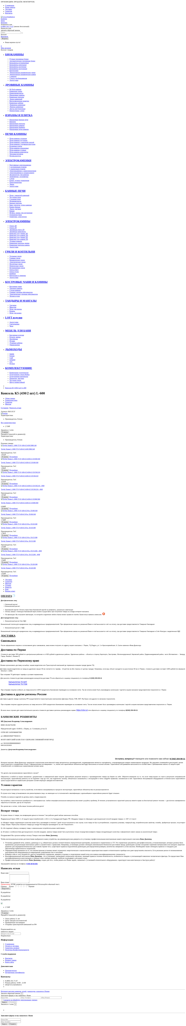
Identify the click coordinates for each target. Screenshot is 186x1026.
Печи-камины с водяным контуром (22, 144)
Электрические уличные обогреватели (23, 294)
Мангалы (12, 307)
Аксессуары (13, 80)
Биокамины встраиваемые (19, 63)
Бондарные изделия (16, 335)
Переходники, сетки (16, 111)
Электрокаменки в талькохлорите (21, 173)
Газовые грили (14, 258)
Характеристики (11, 400)
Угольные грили (15, 256)
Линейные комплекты (17, 232)
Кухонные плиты (15, 146)
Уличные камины (15, 288)
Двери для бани (15, 209)
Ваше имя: (5, 873)
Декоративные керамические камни (22, 74)
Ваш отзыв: (5, 882)
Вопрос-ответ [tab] (10, 591)
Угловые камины (15, 241)
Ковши (12, 211)
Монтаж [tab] (8, 583)
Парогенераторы (15, 182)
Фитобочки (13, 339)
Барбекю (12, 274)
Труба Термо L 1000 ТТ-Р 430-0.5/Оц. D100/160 (18, 514)
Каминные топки (15, 91)
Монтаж (8, 404)
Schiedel (12, 360)
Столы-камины (15, 290)
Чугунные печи (15, 197)
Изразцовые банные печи (18, 120)
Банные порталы (15, 203)
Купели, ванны (15, 337)
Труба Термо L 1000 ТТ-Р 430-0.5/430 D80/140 (18, 449)
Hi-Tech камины (15, 89)
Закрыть (4, 1002)
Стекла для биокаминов (18, 78)
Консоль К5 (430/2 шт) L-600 (15, 388)
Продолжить (6, 888)
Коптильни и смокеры (17, 275)
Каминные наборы (16, 103)
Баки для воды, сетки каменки (20, 205)
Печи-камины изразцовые (19, 148)
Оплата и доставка (12, 946)
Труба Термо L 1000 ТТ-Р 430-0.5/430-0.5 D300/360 (19, 503)
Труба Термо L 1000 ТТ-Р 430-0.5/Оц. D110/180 (18, 528)
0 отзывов (5, 408)
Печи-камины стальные (18, 138)
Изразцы (12, 122)
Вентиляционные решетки (19, 101)
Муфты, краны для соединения (20, 213)
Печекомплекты (15, 201)
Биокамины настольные (18, 69)
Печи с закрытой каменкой (19, 195)
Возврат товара (10, 960)
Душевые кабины (15, 343)
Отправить (12, 1002)
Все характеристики (8, 423)
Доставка (8, 9)
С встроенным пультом (17, 167)
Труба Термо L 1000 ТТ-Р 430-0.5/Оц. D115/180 (18, 541)
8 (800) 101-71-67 (7, 26)
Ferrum (11, 356)
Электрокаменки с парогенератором (22, 171)
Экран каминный (15, 99)
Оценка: (4, 886)
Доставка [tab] (8, 580)
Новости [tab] (8, 587)
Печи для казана (15, 313)
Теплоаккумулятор (16, 154)
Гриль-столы (14, 272)
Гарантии (8, 402)
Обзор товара (10, 398)
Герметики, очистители (18, 217)
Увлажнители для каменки (19, 175)
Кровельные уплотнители (19, 373)
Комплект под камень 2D (18, 239)
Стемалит (13, 76)
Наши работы (10, 7)
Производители (11, 970)
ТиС (11, 362)
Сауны (11, 178)
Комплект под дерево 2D (18, 237)
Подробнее (14, 457)
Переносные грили (16, 266)
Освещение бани (15, 215)
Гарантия (8, 11)
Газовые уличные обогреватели (21, 292)
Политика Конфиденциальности (17, 950)
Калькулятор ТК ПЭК (18, 684)
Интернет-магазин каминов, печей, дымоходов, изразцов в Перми (25, 991)
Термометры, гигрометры (18, 177)
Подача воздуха (15, 156)
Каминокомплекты (16, 93)
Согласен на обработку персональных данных (20, 1000)
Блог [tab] (7, 589)
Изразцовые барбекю (17, 127)
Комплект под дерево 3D (18, 233)
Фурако (12, 341)
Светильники (14, 324)
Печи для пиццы (15, 309)
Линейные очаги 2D (16, 230)
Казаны (12, 311)
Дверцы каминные (16, 107)
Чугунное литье (15, 380)
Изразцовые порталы (17, 123)
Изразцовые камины (17, 95)
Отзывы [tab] (8, 585)
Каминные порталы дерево (19, 243)
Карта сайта (9, 962)
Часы (11, 326)
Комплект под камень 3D (18, 235)
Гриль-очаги (14, 270)
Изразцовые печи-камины (19, 129)
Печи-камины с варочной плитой (21, 142)
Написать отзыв (15, 408)
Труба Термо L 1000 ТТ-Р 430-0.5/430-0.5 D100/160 (19, 462)
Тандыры (12, 305)
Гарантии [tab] (8, 581)
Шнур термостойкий (17, 382)
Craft (11, 358)
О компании (9, 5)
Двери (11, 184)
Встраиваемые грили (17, 268)
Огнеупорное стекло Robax (19, 374)
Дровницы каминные (17, 105)
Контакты (8, 13)
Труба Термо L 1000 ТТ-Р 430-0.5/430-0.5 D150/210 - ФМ (22, 489)
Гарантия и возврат (12, 948)
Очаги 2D (13, 228)
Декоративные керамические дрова (22, 72)
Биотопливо (13, 71)
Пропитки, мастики (16, 378)
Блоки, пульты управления (19, 180)
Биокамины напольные (18, 65)
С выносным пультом (17, 169)
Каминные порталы (16, 97)
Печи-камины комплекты (18, 152)
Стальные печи (15, 199)
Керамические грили (17, 260)
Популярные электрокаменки (20, 165)
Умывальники (14, 345)
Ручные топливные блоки (19, 59)
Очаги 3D (13, 226)
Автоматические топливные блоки (22, 61)
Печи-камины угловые (17, 150)
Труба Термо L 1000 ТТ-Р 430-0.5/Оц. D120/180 (18, 568)
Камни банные (14, 207)
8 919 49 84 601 (32, 864)
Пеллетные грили (15, 264)
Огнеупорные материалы (18, 376)
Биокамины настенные (17, 67)
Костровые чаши (15, 286)
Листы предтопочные (17, 109)
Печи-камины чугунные (18, 140)
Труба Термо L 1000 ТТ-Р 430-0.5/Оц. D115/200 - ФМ (20, 554)
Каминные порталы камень (19, 245)
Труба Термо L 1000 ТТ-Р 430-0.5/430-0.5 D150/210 (19, 476)
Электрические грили (17, 262)
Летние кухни (14, 296)
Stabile (11, 354)
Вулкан (12, 364)
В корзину (5, 432)
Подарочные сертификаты (15, 972)
